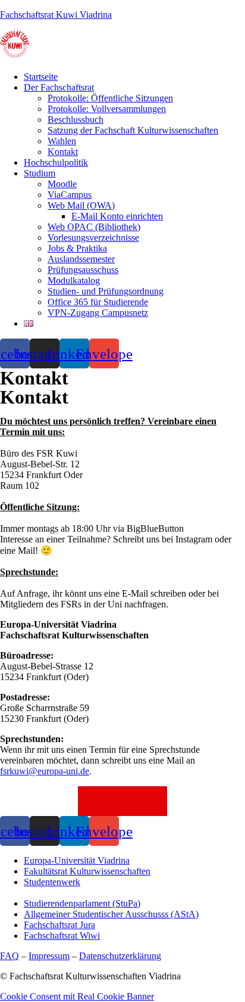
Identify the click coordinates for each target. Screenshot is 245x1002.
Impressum (49, 956)
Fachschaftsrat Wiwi (62, 935)
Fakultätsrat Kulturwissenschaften (87, 871)
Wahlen (62, 141)
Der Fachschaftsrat (59, 87)
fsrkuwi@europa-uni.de (44, 771)
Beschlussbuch (75, 119)
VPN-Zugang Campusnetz (98, 313)
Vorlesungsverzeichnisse (93, 237)
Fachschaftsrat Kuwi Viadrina (56, 15)
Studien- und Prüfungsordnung (106, 291)
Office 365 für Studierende (98, 302)
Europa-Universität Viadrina (77, 860)
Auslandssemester (81, 259)
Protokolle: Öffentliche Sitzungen (110, 98)
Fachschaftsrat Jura (59, 925)
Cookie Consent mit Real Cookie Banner (77, 996)
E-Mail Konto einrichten (117, 216)
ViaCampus (70, 195)
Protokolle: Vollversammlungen (107, 109)
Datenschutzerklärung (120, 956)
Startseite (41, 77)
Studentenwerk (52, 882)
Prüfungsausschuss (83, 270)
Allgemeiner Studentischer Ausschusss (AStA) (111, 914)
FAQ (9, 956)
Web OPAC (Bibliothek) (94, 227)
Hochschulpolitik (56, 162)
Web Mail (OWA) (81, 205)
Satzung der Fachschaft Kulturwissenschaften (133, 130)
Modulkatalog (74, 280)
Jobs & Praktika (77, 248)
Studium (39, 173)
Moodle (62, 184)
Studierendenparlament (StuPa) (82, 903)
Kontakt (63, 152)
